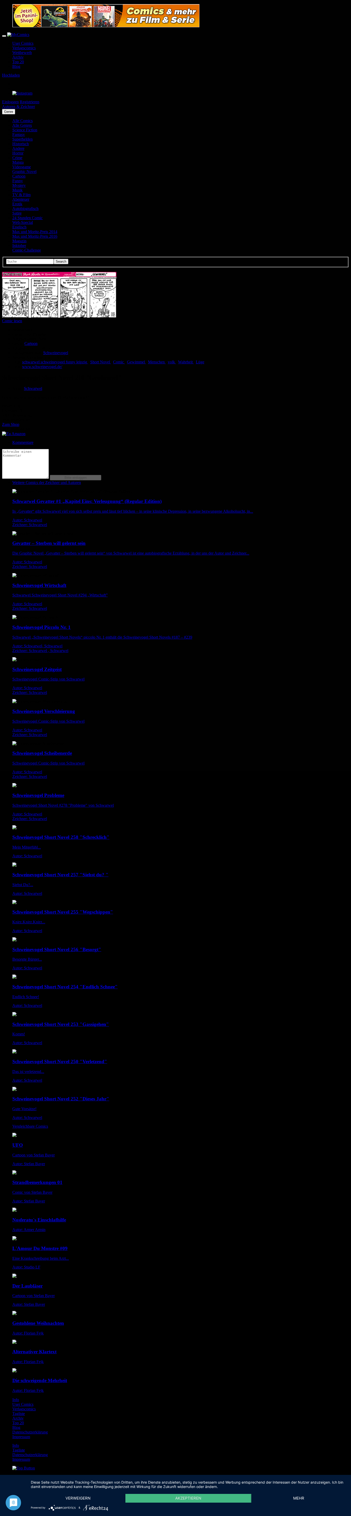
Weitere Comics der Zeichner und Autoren (46, 482)
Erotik (17, 204)
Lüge (200, 362)
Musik (17, 190)
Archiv (18, 57)
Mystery (19, 185)
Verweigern (78, 1498)
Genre (8, 112)
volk (172, 362)
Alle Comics (22, 120)
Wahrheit (186, 362)
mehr (298, 1498)
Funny (17, 181)
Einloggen (10, 102)
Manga (18, 162)
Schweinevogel (55, 353)
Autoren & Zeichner (18, 106)
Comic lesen (12, 321)
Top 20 (18, 62)
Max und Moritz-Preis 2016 (34, 236)
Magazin (19, 241)
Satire (17, 213)
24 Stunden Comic (27, 218)
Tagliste (18, 1413)
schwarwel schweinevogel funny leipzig (55, 362)
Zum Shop (10, 424)
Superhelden (22, 139)
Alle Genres (22, 125)
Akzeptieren (188, 1498)
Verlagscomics (24, 48)
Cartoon (18, 176)
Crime (17, 157)
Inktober (19, 245)
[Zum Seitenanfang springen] (23, 1468)
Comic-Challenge (26, 250)
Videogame (21, 167)
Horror (17, 153)
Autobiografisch (25, 208)
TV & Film (21, 194)
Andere (18, 148)
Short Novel (100, 362)
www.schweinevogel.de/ (42, 366)
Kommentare (22, 442)
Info (15, 1400)
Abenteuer (20, 199)
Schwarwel (33, 388)
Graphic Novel (24, 171)
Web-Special (22, 222)
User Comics (22, 43)
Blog (16, 66)
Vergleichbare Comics (30, 1126)
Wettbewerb (22, 52)
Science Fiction (24, 130)
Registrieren (29, 102)
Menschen (157, 362)
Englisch (19, 227)
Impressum (21, 1437)
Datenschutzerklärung (30, 1432)
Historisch (20, 144)
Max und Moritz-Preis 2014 (34, 231)
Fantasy (18, 134)
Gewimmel (136, 362)
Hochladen (11, 75)
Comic (119, 362)
